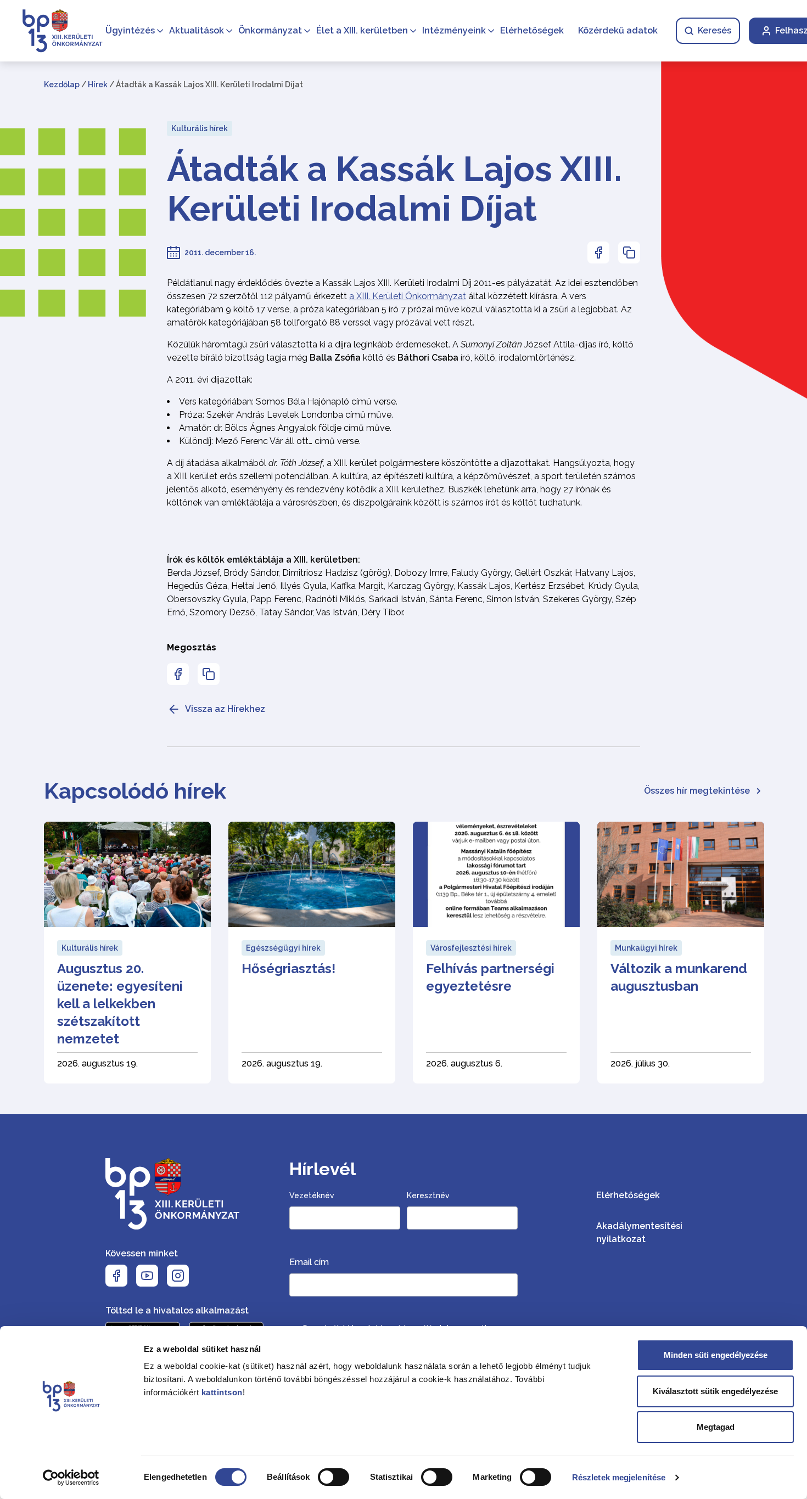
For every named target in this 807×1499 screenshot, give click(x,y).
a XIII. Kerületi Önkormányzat (407, 296)
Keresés (714, 30)
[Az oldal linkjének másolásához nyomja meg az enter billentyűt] (629, 252)
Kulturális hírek (199, 128)
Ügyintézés (130, 30)
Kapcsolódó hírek (135, 791)
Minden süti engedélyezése (715, 1355)
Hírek (98, 84)
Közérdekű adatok (618, 30)
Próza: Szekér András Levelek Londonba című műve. (286, 414)
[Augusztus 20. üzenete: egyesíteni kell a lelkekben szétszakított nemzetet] (127, 952)
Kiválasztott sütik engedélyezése (715, 1391)
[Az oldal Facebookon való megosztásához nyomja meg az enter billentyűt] (598, 252)
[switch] (333, 1477)
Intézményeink (454, 30)
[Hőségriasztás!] (311, 952)
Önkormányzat (270, 30)
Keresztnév (428, 1195)
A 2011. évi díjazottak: (210, 379)
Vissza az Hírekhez (225, 709)
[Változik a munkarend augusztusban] (680, 952)
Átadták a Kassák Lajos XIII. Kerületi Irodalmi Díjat (394, 188)
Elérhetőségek (532, 30)
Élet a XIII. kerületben (362, 30)
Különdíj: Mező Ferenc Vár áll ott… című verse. (270, 441)
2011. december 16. (220, 252)
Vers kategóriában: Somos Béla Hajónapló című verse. (288, 401)
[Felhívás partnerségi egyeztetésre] (496, 952)
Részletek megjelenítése (618, 1477)
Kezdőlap (62, 84)
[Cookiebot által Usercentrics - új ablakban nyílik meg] (71, 1477)
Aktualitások (196, 30)
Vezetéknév (311, 1195)
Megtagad (716, 1426)
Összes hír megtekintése (697, 790)
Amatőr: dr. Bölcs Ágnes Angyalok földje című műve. (285, 428)
